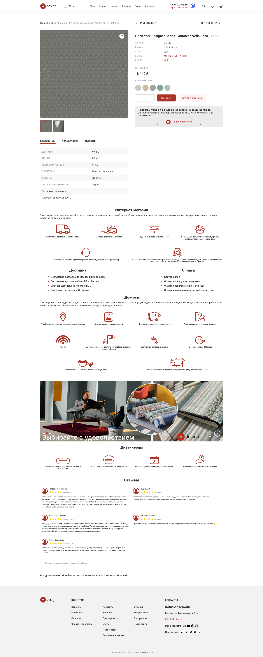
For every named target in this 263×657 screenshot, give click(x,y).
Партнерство (110, 629)
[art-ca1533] (138, 88)
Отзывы (138, 607)
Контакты (150, 6)
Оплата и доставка (81, 624)
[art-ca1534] (145, 88)
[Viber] (195, 632)
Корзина (76, 607)
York (166, 60)
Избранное (77, 612)
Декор (138, 6)
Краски (114, 6)
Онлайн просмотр (182, 121)
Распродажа (140, 618)
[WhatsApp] (199, 632)
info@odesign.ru (173, 619)
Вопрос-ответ (141, 612)
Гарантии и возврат (113, 635)
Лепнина (102, 6)
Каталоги (76, 618)
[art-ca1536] (160, 88)
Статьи (106, 624)
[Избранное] (212, 6)
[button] (210, 433)
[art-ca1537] (167, 88)
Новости (107, 612)
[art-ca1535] (153, 88)
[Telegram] (190, 632)
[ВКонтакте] (182, 632)
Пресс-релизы (110, 618)
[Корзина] (221, 6)
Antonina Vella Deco (175, 56)
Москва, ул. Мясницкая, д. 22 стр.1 (184, 613)
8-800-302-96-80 (178, 4)
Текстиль (126, 6)
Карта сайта (140, 624)
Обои (92, 6)
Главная (44, 23)
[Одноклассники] (186, 632)
